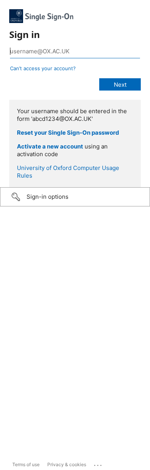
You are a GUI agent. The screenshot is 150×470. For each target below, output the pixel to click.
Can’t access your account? (43, 68)
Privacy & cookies (66, 464)
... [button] (98, 463)
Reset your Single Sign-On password (68, 132)
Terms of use (26, 464)
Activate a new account (50, 146)
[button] (75, 197)
